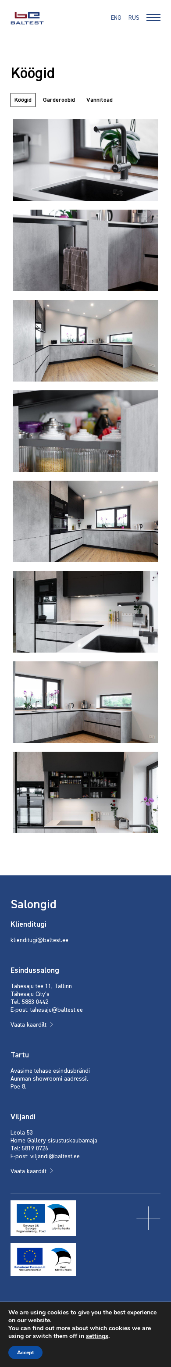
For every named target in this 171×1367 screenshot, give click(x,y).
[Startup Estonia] (27, 18)
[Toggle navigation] (153, 19)
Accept (25, 1352)
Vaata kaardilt (28, 1025)
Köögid (23, 100)
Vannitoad (99, 100)
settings (97, 1336)
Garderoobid (59, 100)
